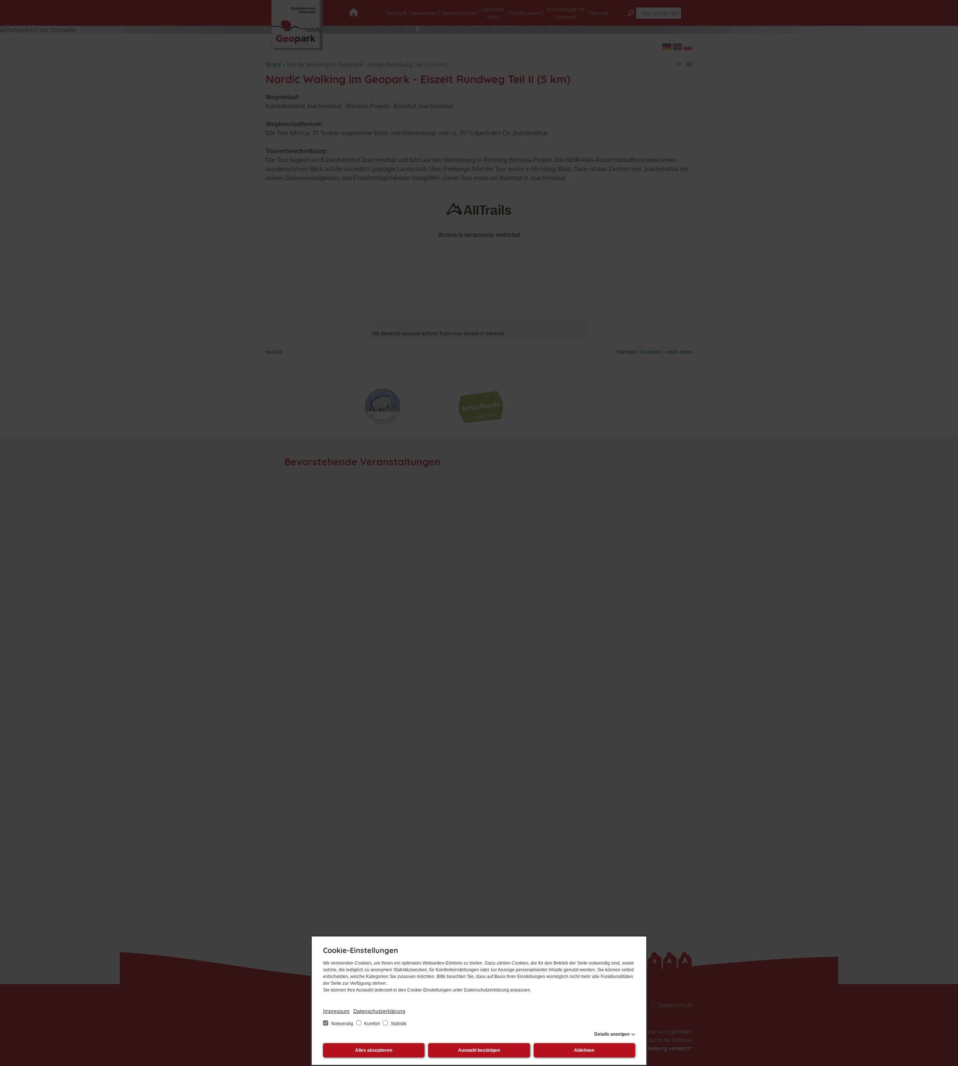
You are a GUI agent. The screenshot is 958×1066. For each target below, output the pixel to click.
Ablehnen (584, 1050)
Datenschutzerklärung (379, 1011)
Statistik (398, 1023)
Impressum (336, 1011)
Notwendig (342, 1023)
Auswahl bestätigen (479, 1050)
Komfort (372, 1023)
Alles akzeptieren (373, 1050)
